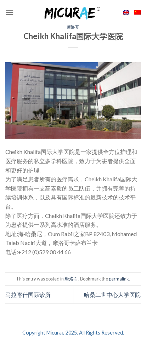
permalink (119, 279)
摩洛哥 (73, 27)
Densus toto (20, 260)
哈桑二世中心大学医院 (112, 294)
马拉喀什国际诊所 (28, 294)
